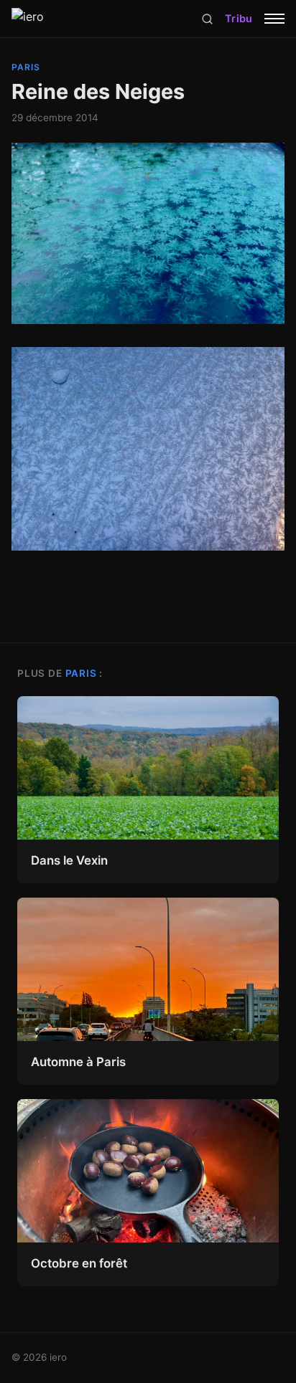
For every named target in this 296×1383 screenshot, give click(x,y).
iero (58, 1357)
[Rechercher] (207, 19)
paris (25, 67)
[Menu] (274, 19)
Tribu (238, 18)
